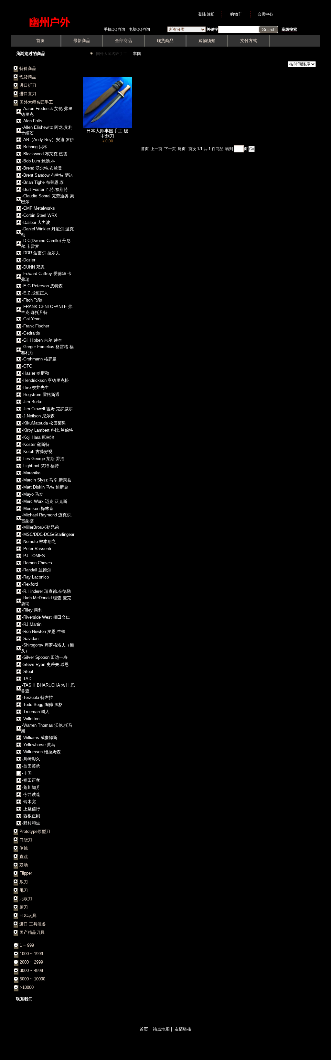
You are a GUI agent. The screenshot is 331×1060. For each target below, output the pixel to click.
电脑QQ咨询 (139, 29)
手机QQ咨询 (114, 29)
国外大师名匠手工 (112, 53)
